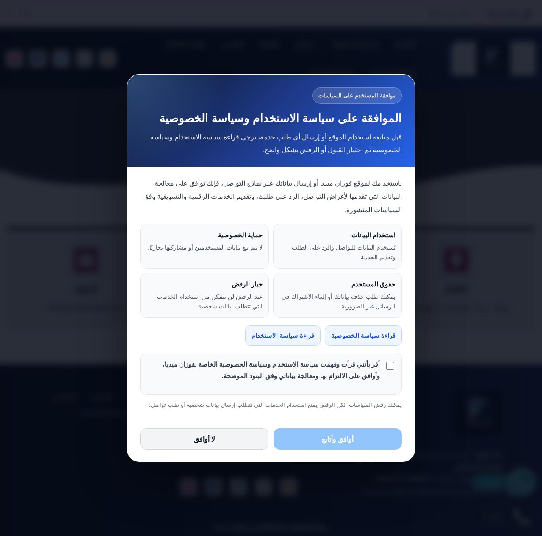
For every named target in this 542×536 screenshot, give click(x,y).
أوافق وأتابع (338, 439)
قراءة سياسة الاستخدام (283, 335)
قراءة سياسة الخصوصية (363, 335)
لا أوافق (204, 439)
